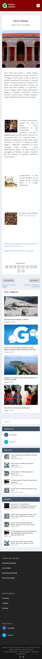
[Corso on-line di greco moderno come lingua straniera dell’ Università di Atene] (21, 335)
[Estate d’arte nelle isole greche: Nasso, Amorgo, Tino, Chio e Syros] (6, 473)
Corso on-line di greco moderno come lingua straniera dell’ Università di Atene (20, 348)
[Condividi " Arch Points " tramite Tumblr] (19, 267)
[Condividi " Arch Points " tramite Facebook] (7, 267)
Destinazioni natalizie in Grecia (16, 319)
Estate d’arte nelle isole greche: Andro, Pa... (22, 464)
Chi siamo (5, 598)
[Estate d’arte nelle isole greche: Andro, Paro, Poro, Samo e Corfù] (6, 465)
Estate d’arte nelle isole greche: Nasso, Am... (22, 473)
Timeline (5, 603)
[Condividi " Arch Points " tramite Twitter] (11, 267)
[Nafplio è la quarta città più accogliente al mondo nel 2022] (21, 365)
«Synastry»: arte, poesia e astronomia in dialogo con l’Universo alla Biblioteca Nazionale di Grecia (23, 506)
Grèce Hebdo (6, 568)
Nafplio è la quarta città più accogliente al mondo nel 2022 (21, 378)
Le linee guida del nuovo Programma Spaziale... (24, 481)
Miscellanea (26, 25)
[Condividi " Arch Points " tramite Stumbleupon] (35, 267)
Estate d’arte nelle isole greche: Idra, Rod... (24, 489)
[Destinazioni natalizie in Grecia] (21, 306)
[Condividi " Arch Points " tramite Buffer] (31, 267)
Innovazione (30, 251)
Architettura (20, 251)
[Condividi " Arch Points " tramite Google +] (15, 267)
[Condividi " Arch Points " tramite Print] (23, 271)
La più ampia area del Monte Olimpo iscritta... (24, 456)
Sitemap (5, 608)
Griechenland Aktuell (9, 573)
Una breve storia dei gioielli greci (17, 408)
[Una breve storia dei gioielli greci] (21, 395)
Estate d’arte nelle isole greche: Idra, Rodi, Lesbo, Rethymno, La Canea (23, 515)
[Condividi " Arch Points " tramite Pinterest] (23, 267)
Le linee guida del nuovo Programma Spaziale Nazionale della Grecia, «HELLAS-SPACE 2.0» (23, 533)
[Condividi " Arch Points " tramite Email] (19, 271)
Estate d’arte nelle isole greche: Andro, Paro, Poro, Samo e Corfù (22, 542)
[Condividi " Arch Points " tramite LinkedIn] (27, 267)
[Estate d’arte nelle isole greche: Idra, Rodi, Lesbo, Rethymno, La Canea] (6, 490)
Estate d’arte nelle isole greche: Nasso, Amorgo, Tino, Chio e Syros (22, 524)
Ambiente (12, 251)
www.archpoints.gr (29, 216)
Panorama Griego (8, 578)
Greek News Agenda (9, 563)
